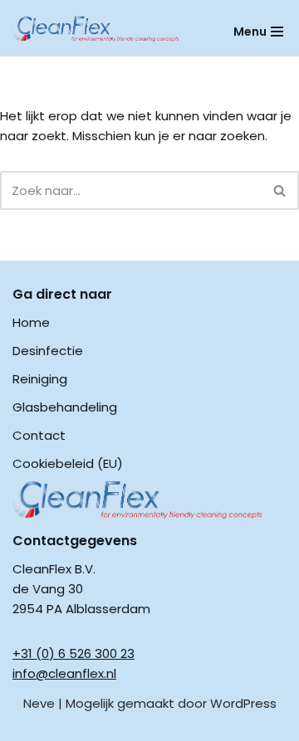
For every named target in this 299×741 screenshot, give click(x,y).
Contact (39, 435)
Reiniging (39, 379)
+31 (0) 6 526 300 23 (73, 653)
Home (31, 322)
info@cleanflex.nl (64, 673)
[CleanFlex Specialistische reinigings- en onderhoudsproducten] (95, 28)
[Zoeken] (280, 190)
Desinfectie (47, 350)
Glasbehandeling (64, 407)
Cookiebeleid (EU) (67, 463)
